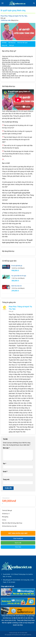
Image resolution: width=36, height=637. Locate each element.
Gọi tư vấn (18, 543)
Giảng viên (4, 45)
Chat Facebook (18, 538)
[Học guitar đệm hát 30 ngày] (6, 277)
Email (5, 471)
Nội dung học (12, 42)
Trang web (6, 479)
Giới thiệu (4, 42)
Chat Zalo (18, 547)
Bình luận (6, 448)
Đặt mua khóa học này (18, 533)
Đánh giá (11, 45)
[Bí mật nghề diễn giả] (6, 267)
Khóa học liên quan (22, 42)
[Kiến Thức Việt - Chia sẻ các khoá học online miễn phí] (18, 3)
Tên (4, 463)
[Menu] (2, 3)
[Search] (34, 3)
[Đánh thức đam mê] (6, 287)
